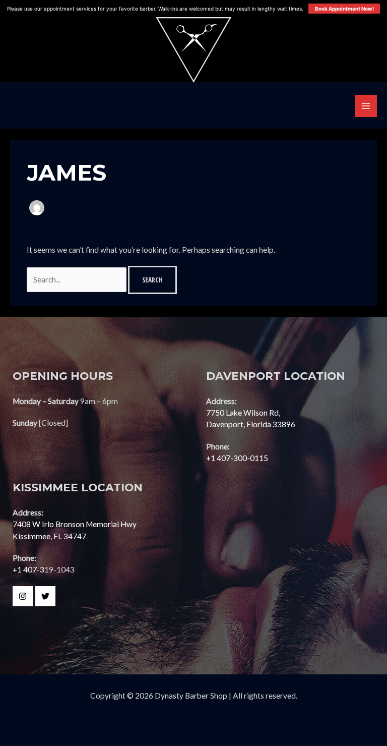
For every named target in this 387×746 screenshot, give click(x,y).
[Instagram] (23, 596)
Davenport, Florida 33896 (250, 424)
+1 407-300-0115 (237, 458)
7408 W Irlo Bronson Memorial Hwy (75, 524)
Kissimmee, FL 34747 (49, 536)
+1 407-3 (28, 569)
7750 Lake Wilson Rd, (243, 412)
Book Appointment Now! (344, 9)
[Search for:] (77, 279)
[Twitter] (45, 596)
